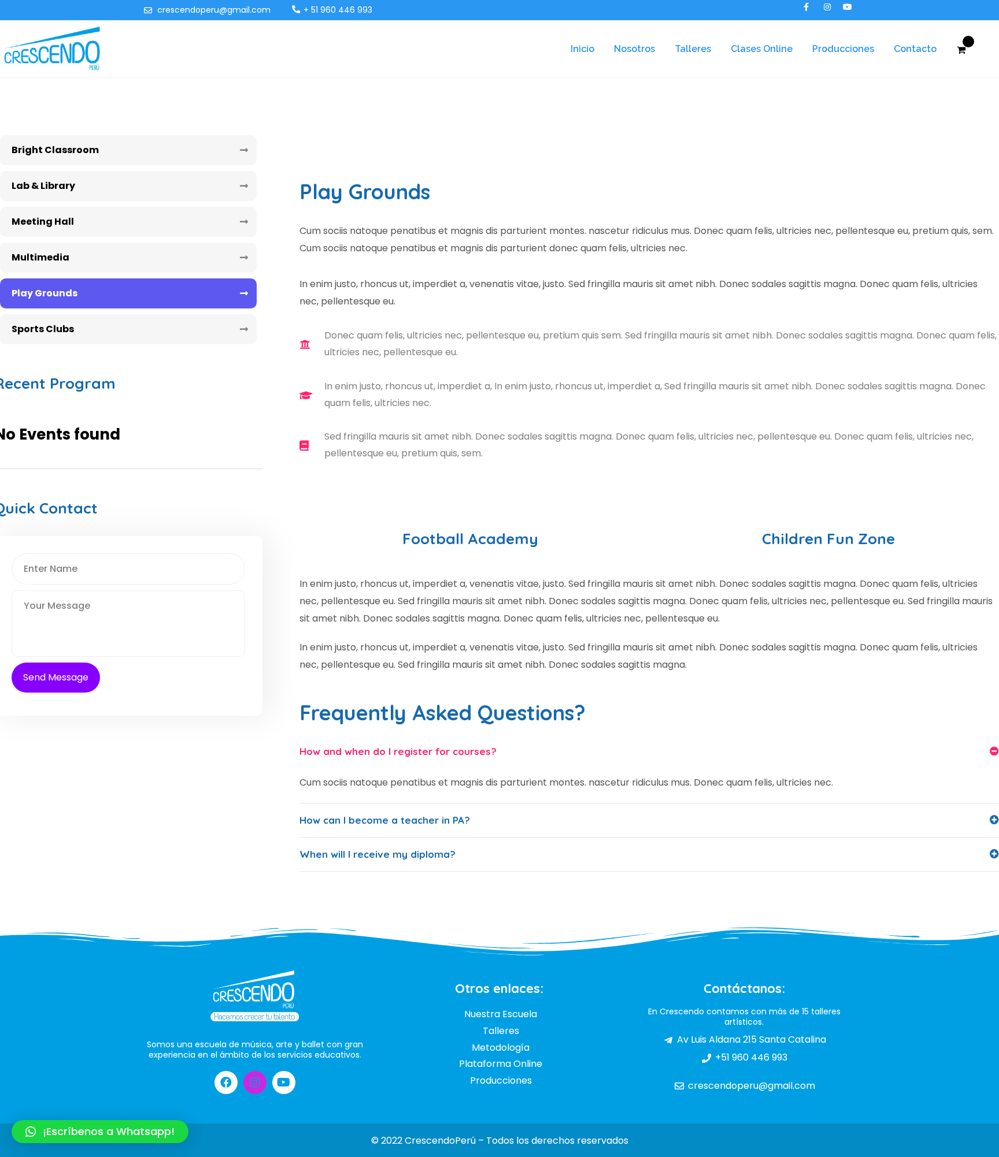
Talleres (693, 48)
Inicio (582, 48)
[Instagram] (255, 1082)
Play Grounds (44, 293)
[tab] (649, 751)
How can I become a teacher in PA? (384, 820)
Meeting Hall (43, 221)
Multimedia (40, 257)
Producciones (843, 48)
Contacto (915, 48)
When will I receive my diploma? (377, 854)
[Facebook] (226, 1082)
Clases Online (762, 48)
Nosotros (634, 48)
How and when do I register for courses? (398, 751)
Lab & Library (43, 185)
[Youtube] (283, 1082)
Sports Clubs (43, 329)
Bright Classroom (55, 150)
